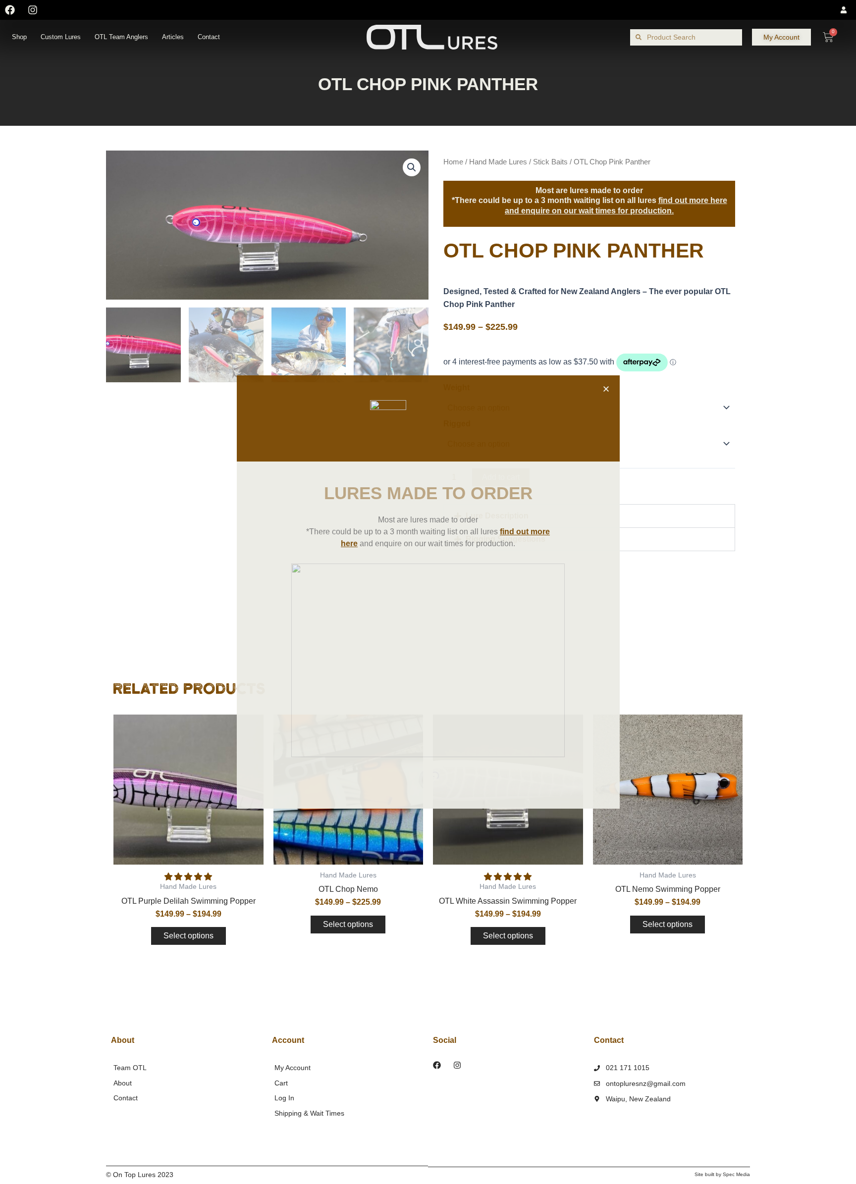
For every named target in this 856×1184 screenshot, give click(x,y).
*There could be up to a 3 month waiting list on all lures (589, 200)
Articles (173, 37)
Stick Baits (550, 161)
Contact (209, 37)
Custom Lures (61, 37)
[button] (188, 877)
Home (453, 161)
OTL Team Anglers (121, 37)
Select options (188, 935)
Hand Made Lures (498, 161)
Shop (19, 37)
